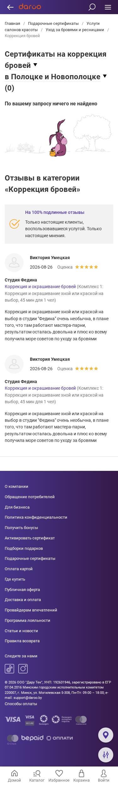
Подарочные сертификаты (53, 23)
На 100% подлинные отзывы (54, 212)
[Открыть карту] (105, 735)
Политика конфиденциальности (36, 517)
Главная (13, 23)
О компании (16, 486)
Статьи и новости (21, 630)
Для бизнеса (17, 507)
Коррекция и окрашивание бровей (40, 286)
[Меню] (107, 7)
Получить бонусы (21, 527)
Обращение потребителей (30, 496)
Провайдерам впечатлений (31, 610)
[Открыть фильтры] (105, 754)
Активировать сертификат (30, 538)
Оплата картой (19, 568)
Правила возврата (22, 640)
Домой (14, 780)
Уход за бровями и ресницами (75, 29)
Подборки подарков (24, 548)
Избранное (59, 780)
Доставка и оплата (23, 599)
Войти (104, 780)
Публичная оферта (22, 589)
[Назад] (10, 7)
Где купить (15, 579)
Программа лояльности (27, 620)
